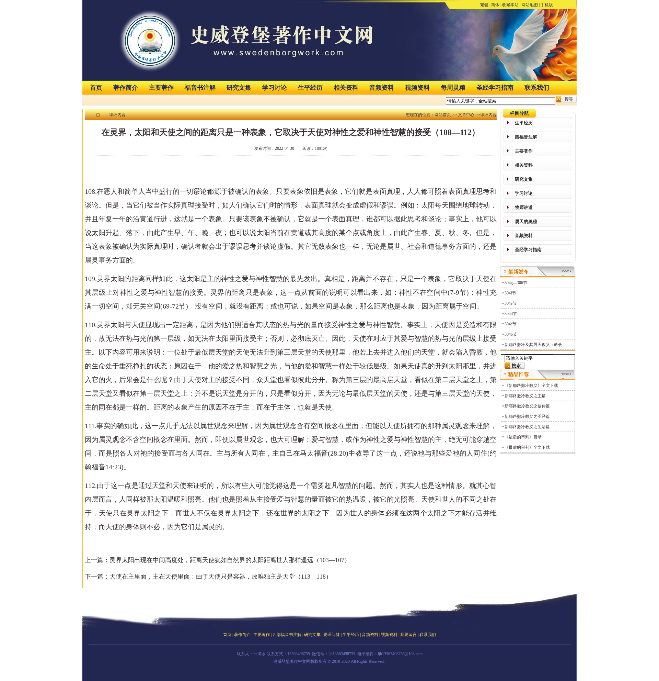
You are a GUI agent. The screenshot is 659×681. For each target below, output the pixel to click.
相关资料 (346, 87)
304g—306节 (516, 282)
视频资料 (417, 87)
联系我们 (536, 87)
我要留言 (408, 634)
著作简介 (125, 87)
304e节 (511, 303)
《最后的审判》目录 (523, 437)
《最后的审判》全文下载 (527, 447)
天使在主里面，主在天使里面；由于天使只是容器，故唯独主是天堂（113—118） (220, 576)
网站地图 (529, 4)
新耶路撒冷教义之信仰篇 (527, 406)
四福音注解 (526, 136)
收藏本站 (510, 4)
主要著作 (161, 87)
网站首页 (443, 114)
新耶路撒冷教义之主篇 (525, 395)
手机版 (547, 4)
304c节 (511, 324)
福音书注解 (200, 87)
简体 (495, 4)
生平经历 (310, 87)
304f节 (510, 293)
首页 (96, 87)
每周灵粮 (453, 87)
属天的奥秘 (526, 221)
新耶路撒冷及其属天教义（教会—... (537, 344)
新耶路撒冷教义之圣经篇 (527, 416)
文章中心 (466, 114)
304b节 (511, 334)
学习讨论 (274, 87)
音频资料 (381, 87)
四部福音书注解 (287, 634)
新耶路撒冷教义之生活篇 (527, 426)
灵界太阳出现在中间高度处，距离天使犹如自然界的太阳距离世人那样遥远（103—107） (229, 560)
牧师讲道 (524, 207)
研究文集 (239, 87)
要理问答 (331, 634)
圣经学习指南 (494, 87)
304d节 (511, 313)
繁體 (484, 4)
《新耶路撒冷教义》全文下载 (531, 385)
